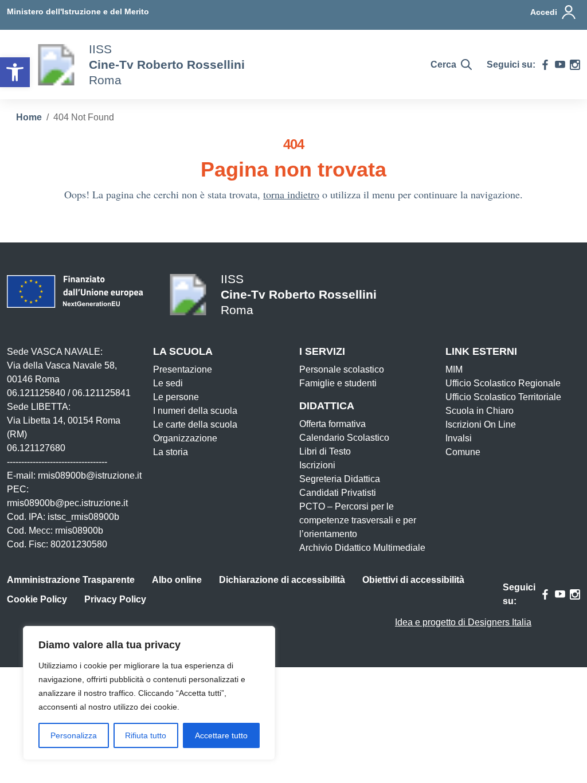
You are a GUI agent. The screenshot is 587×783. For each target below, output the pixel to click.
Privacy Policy (115, 599)
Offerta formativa (332, 424)
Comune (462, 452)
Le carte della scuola (195, 424)
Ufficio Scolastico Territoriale (503, 397)
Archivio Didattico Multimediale (362, 548)
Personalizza (73, 735)
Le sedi (168, 383)
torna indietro (291, 194)
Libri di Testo (325, 451)
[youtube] (560, 65)
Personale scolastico (341, 369)
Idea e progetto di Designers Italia (463, 622)
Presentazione (182, 369)
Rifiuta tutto (145, 735)
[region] (149, 693)
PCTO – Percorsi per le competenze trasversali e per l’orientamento (357, 520)
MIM (454, 369)
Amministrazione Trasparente (71, 580)
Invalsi (458, 438)
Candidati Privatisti (337, 493)
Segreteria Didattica (339, 479)
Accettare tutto (221, 735)
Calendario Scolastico (344, 438)
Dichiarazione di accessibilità (282, 580)
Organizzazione (185, 438)
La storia (170, 452)
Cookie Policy (37, 599)
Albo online (177, 580)
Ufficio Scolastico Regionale (503, 383)
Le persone (176, 397)
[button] (15, 72)
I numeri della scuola (195, 411)
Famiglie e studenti (338, 383)
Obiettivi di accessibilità (413, 580)
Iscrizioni (317, 465)
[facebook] (545, 65)
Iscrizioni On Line (480, 424)
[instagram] (575, 65)
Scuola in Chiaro (479, 411)
